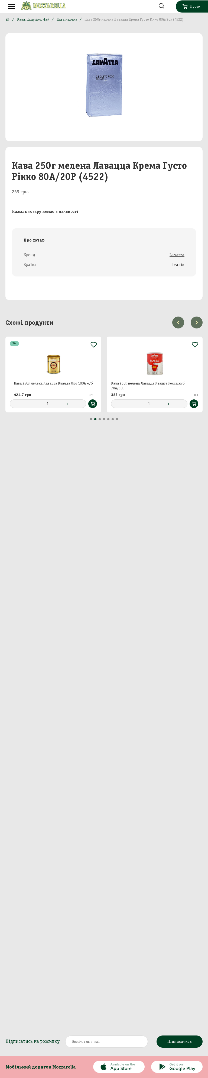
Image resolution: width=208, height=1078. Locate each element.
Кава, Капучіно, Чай (33, 19)
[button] (91, 419)
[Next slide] (197, 322)
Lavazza (177, 254)
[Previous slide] (178, 322)
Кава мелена (67, 19)
